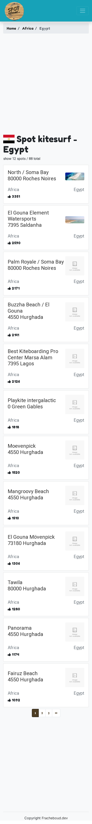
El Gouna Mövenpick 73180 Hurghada (31, 540)
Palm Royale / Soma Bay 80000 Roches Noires (36, 265)
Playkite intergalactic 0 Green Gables (32, 403)
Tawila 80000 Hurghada (27, 585)
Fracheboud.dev (55, 818)
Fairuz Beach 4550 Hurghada (25, 676)
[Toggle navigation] (83, 10)
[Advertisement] (46, 85)
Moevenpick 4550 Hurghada (25, 449)
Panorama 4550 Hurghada (25, 631)
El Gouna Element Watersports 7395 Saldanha (28, 219)
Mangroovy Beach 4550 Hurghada (28, 494)
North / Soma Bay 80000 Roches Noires (32, 175)
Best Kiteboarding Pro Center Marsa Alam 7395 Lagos (33, 357)
